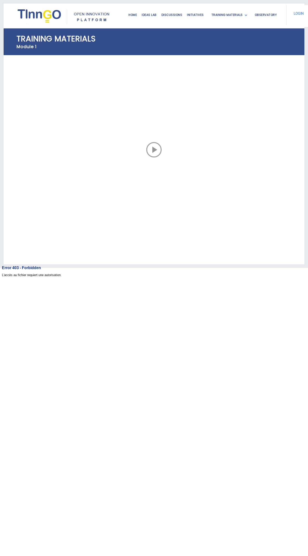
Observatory (266, 15)
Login (299, 14)
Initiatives (195, 15)
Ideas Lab (149, 15)
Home (132, 15)
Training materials (227, 15)
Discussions (171, 15)
